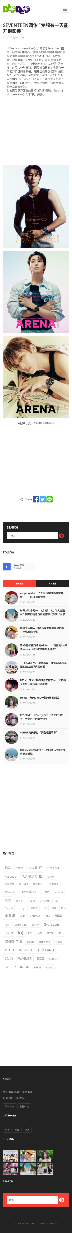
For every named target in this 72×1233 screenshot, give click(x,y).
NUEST (31, 900)
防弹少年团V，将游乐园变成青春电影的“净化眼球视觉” (42, 629)
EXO (8, 867)
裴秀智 (35, 924)
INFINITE (26, 949)
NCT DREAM (11, 876)
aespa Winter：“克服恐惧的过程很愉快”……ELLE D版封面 (41, 595)
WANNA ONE (32, 876)
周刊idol (23, 883)
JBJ (56, 900)
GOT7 (50, 933)
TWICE (19, 868)
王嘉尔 (45, 891)
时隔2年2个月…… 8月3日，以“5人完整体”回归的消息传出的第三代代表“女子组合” (42, 614)
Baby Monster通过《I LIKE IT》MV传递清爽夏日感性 (42, 751)
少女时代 (35, 867)
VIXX (58, 915)
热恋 (39, 933)
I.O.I (45, 908)
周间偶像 (9, 883)
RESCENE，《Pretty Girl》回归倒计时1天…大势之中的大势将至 (42, 717)
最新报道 (19, 583)
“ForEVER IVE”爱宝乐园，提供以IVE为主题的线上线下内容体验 (43, 664)
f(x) (20, 932)
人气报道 (52, 583)
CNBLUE (53, 958)
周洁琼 (34, 908)
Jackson (58, 891)
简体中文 (9, 1106)
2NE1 (9, 958)
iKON (9, 932)
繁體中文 (24, 1106)
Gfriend (9, 908)
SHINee (30, 941)
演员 (7, 924)
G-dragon (51, 924)
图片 (48, 916)
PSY (30, 933)
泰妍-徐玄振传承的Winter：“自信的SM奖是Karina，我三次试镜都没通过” (43, 647)
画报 (22, 916)
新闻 (17, 1129)
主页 (7, 1129)
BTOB (9, 949)
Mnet (63, 908)
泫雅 (54, 908)
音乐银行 (37, 883)
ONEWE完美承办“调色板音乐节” (39, 732)
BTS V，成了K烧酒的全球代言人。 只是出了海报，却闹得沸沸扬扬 (43, 682)
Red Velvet (44, 941)
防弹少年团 (13, 941)
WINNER (25, 958)
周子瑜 (19, 900)
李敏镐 (58, 941)
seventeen (29, 891)
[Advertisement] (36, 132)
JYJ (60, 932)
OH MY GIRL (20, 924)
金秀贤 (10, 915)
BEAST (37, 967)
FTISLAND (46, 949)
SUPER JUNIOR (17, 966)
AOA (8, 900)
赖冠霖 (50, 876)
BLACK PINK (53, 868)
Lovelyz (22, 908)
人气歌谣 (44, 900)
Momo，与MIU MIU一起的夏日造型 (39, 697)
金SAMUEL (10, 891)
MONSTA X (35, 916)
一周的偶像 (53, 883)
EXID (40, 958)
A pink (49, 967)
